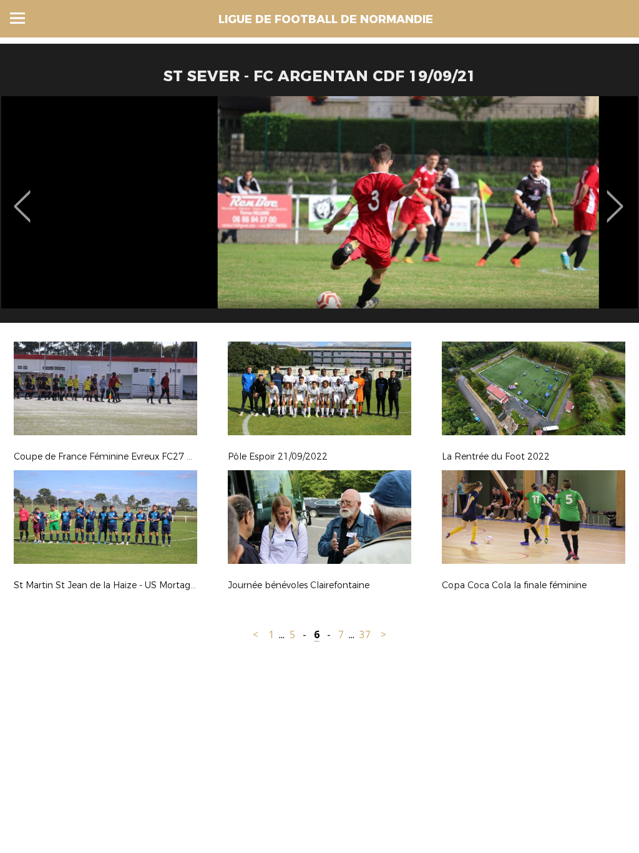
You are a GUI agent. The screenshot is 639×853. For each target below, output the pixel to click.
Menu (17, 18)
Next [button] (615, 197)
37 (365, 635)
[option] (319, 214)
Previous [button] (22, 197)
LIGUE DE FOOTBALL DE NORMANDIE (325, 19)
